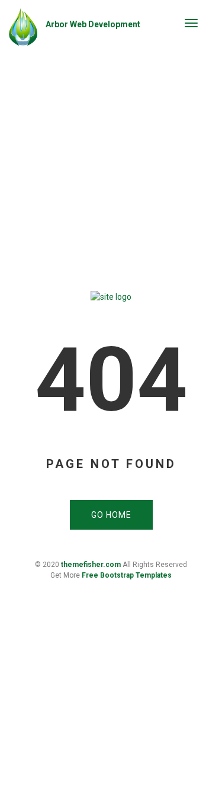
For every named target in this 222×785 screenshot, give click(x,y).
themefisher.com (91, 564)
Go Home (111, 515)
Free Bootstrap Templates (127, 575)
